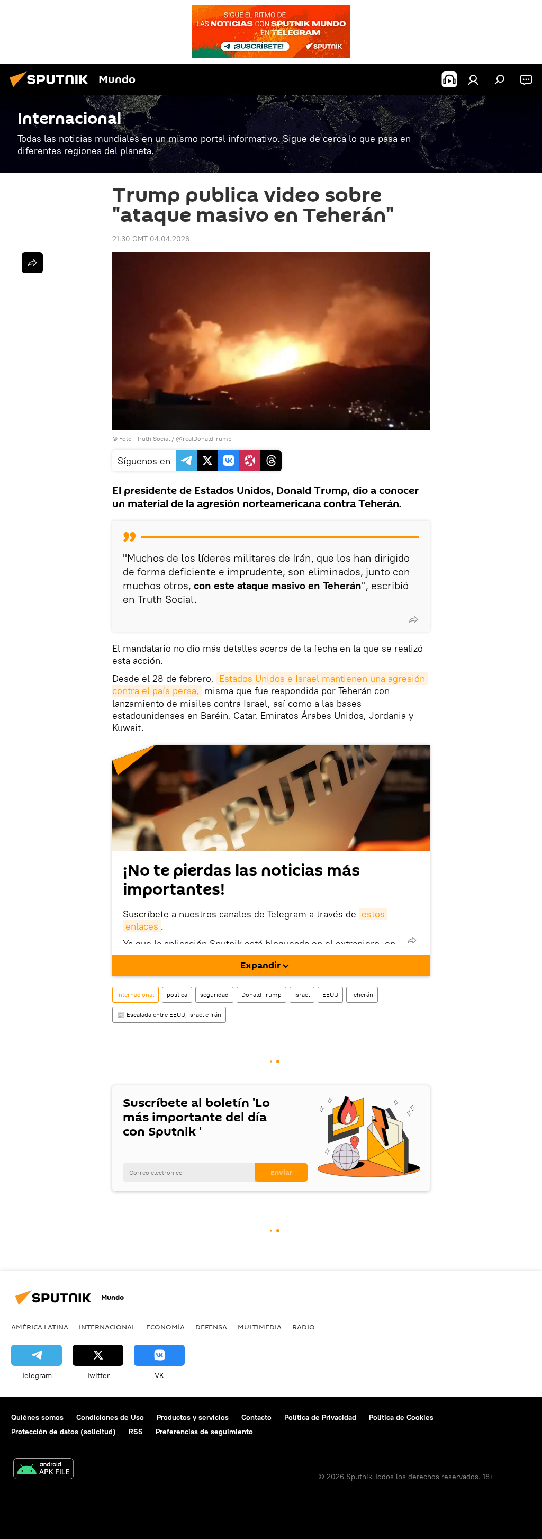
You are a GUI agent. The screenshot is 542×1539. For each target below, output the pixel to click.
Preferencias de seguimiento (204, 1431)
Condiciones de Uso (110, 1417)
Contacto (256, 1417)
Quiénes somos (37, 1417)
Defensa (211, 1326)
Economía (165, 1326)
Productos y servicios (193, 1417)
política (177, 994)
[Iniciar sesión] (473, 79)
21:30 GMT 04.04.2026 (150, 239)
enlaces (141, 926)
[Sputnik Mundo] (51, 88)
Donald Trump (261, 994)
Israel (302, 994)
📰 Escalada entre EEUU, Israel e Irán (169, 1015)
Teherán (362, 994)
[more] (413, 619)
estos (373, 914)
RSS (136, 1431)
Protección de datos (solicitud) (63, 1431)
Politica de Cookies (401, 1417)
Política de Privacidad (320, 1417)
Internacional (135, 994)
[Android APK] (43, 1470)
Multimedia (260, 1326)
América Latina (39, 1326)
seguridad (214, 994)
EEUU (330, 994)
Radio (303, 1326)
